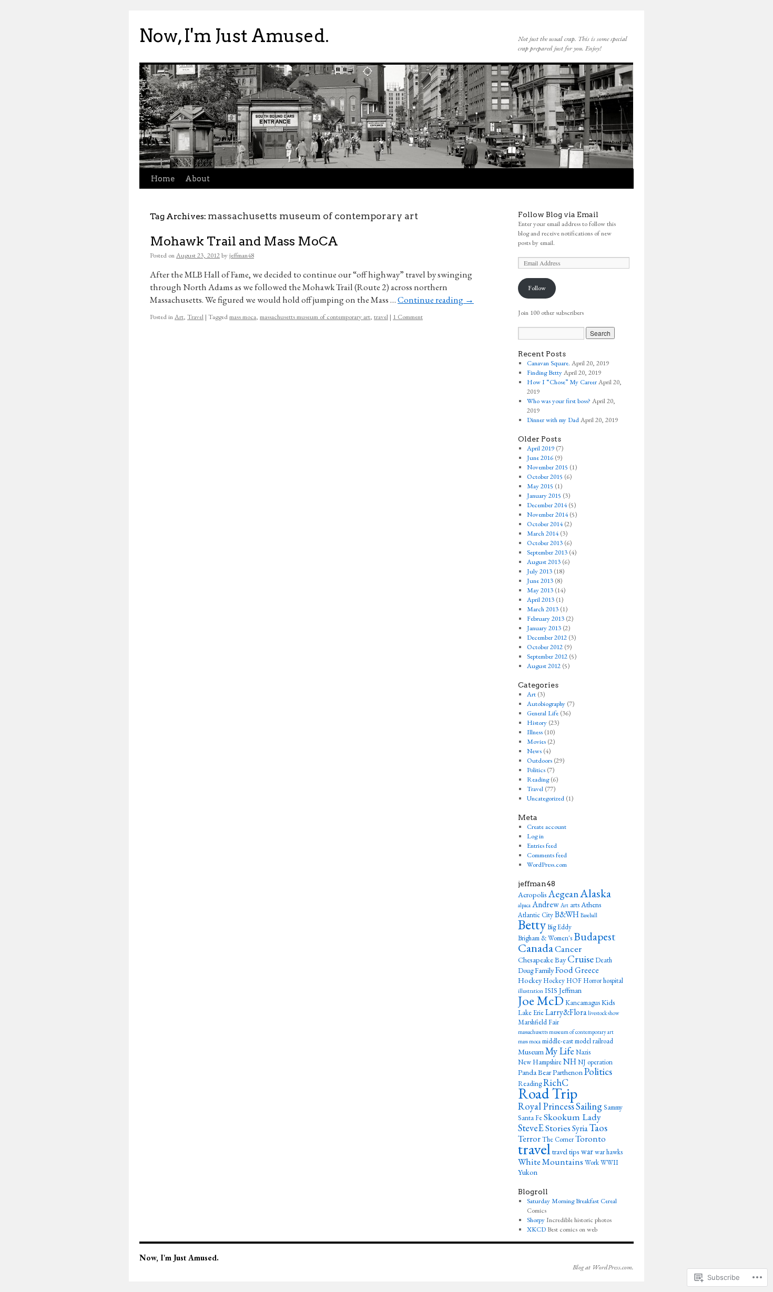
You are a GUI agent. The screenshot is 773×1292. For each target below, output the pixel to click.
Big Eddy (559, 926)
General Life (542, 713)
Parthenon (568, 1072)
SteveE (531, 1127)
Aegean (563, 893)
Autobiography (546, 703)
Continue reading (436, 299)
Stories (558, 1128)
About (197, 178)
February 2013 (545, 618)
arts (574, 904)
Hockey (530, 980)
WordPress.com (547, 864)
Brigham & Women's (545, 938)
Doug (525, 970)
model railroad (594, 1041)
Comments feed (547, 854)
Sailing (589, 1106)
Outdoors (539, 760)
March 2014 (542, 533)
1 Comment (408, 316)
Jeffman (570, 990)
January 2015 (544, 495)
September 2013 (547, 552)
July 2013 (539, 571)
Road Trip (547, 1093)
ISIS (551, 990)
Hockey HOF (562, 980)
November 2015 (547, 467)
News (534, 750)
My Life (559, 1050)
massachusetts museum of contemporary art (315, 316)
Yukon (527, 1172)
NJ (582, 1062)
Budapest (594, 936)
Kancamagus (582, 1002)
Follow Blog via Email (558, 214)
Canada (535, 948)
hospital (613, 980)
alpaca (524, 905)
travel (381, 316)
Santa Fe (530, 1117)
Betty (532, 925)
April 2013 (540, 599)
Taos (598, 1127)
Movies (536, 741)
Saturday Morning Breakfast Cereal (572, 1200)
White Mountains (550, 1161)
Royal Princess (546, 1106)
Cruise (580, 959)
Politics (536, 769)
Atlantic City (535, 914)
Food (564, 970)
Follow (537, 287)
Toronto (590, 1138)
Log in (535, 836)
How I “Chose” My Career (562, 381)
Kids (608, 1002)
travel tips (565, 1151)
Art (179, 316)
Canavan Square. (548, 362)
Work (592, 1162)
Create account (546, 826)
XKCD (536, 1229)
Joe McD (541, 1000)
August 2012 (544, 665)
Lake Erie (531, 1012)
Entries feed (542, 845)
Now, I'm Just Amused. (234, 35)
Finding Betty (544, 372)
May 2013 (540, 590)
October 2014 (545, 523)
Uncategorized (545, 798)
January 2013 (544, 627)
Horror (592, 980)
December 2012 (547, 637)
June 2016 (540, 457)
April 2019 (540, 448)
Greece (587, 970)
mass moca (242, 316)
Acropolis (532, 894)
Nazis (583, 1052)
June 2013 (540, 580)
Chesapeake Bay (542, 960)
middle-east (557, 1041)
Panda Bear (534, 1072)
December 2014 (547, 504)
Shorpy (536, 1219)
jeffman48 (241, 255)
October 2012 (545, 646)
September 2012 (547, 656)
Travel (195, 316)
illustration (530, 990)
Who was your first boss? (559, 400)
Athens (591, 904)
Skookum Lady (572, 1117)
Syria (579, 1128)
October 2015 (545, 476)
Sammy (613, 1107)
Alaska (595, 893)
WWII (609, 1162)
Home (163, 178)
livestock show (603, 1013)
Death (603, 960)
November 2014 (547, 514)
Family (544, 970)
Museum (531, 1052)
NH (569, 1061)
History (537, 722)
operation (600, 1062)
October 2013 (545, 542)
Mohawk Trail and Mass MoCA (244, 241)
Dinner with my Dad (553, 419)
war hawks (609, 1151)
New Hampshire (540, 1062)
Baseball (589, 915)
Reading (538, 779)
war (587, 1151)
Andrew (545, 904)
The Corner (558, 1139)
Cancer (568, 948)
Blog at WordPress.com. (603, 1267)
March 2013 (542, 608)
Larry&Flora (565, 1012)
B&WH (567, 914)
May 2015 (540, 485)
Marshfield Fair (538, 1022)
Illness (535, 731)
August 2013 (544, 561)
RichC (555, 1082)
